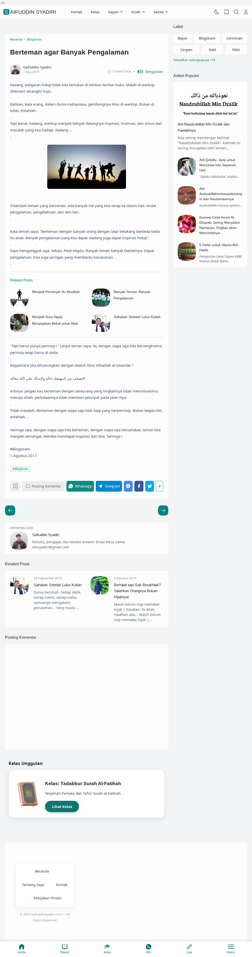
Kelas (95, 12)
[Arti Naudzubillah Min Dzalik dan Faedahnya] (210, 117)
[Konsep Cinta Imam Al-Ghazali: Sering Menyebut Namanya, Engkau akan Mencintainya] (187, 232)
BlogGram (21, 469)
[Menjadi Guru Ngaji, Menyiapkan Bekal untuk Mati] (19, 330)
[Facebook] (138, 486)
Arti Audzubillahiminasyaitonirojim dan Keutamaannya (220, 194)
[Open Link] (246, 12)
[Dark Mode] (217, 12)
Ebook (65, 952)
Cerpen (186, 49)
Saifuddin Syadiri (30, 12)
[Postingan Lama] (10, 510)
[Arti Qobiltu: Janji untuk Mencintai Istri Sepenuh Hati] (187, 174)
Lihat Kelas (62, 806)
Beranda (42, 871)
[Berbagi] (159, 486)
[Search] (236, 12)
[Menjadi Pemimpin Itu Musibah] (19, 305)
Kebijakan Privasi (47, 898)
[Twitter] (149, 486)
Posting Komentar (46, 486)
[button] (148, 72)
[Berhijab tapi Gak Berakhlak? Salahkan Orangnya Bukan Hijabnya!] (99, 593)
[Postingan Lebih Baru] (163, 510)
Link (189, 952)
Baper (183, 38)
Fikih (236, 49)
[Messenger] (128, 486)
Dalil (212, 49)
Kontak (76, 12)
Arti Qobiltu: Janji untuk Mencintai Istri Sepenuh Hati (217, 165)
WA (148, 952)
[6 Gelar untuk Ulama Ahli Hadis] (187, 259)
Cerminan (234, 38)
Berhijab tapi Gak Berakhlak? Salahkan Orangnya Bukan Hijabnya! (137, 591)
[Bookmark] (15, 487)
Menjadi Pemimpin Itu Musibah (56, 292)
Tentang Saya (33, 884)
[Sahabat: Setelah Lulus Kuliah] (101, 330)
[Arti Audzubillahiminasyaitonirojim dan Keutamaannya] (187, 203)
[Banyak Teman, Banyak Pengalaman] (101, 305)
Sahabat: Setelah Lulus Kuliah (137, 317)
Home (21, 952)
